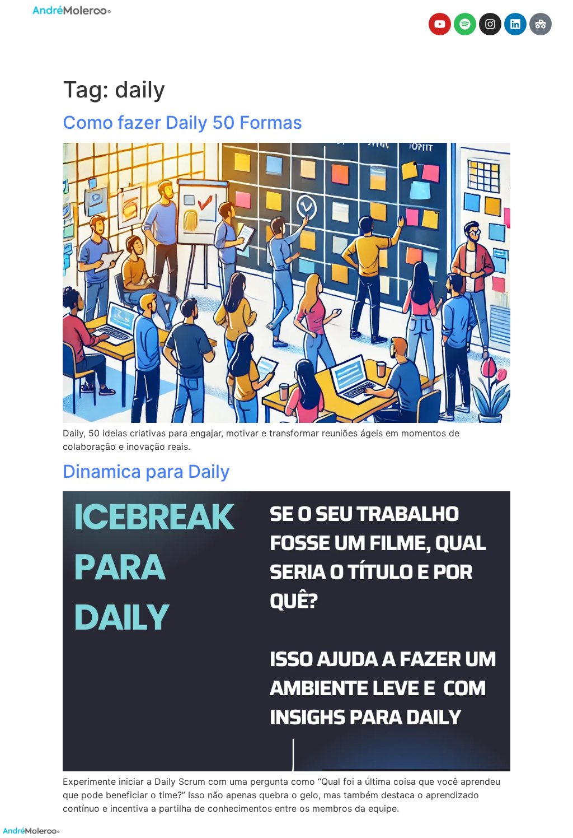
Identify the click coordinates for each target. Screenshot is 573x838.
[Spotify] (465, 24)
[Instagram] (490, 24)
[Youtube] (440, 24)
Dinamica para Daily (146, 471)
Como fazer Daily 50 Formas (182, 122)
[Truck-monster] (540, 24)
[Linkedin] (515, 24)
